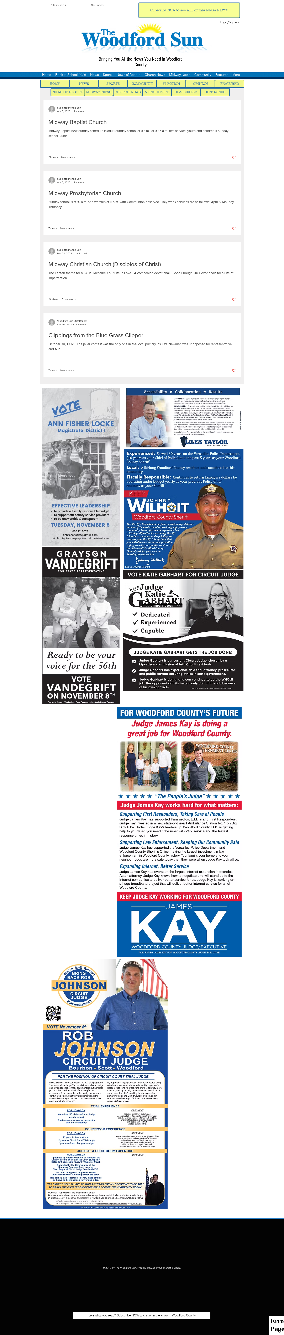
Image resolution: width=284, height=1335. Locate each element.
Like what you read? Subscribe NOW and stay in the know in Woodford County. (142, 1315)
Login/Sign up (229, 22)
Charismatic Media (170, 1267)
